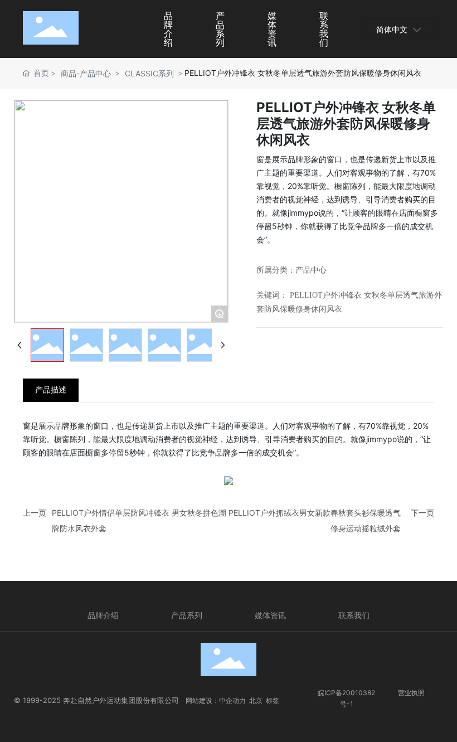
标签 (272, 700)
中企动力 (232, 700)
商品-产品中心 (86, 73)
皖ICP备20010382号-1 (346, 698)
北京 (255, 700)
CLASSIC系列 (149, 73)
